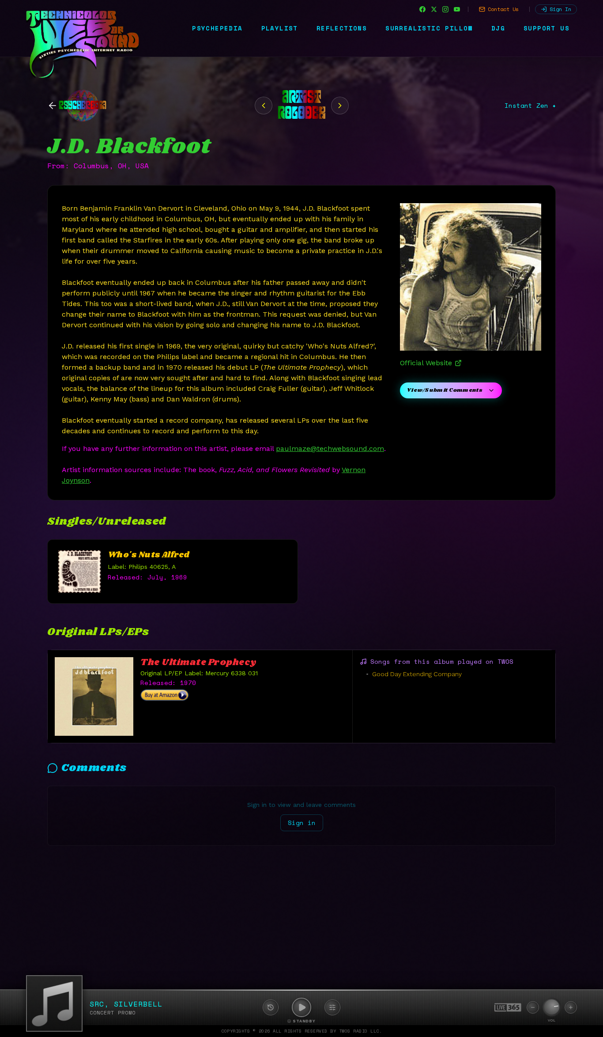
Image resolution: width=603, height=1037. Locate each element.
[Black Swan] (263, 105)
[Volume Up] (571, 1007)
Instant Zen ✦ (530, 105)
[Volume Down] (533, 1007)
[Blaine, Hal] (340, 105)
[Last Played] (271, 1007)
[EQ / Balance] (332, 1007)
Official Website (426, 363)
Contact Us (503, 9)
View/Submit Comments (444, 390)
